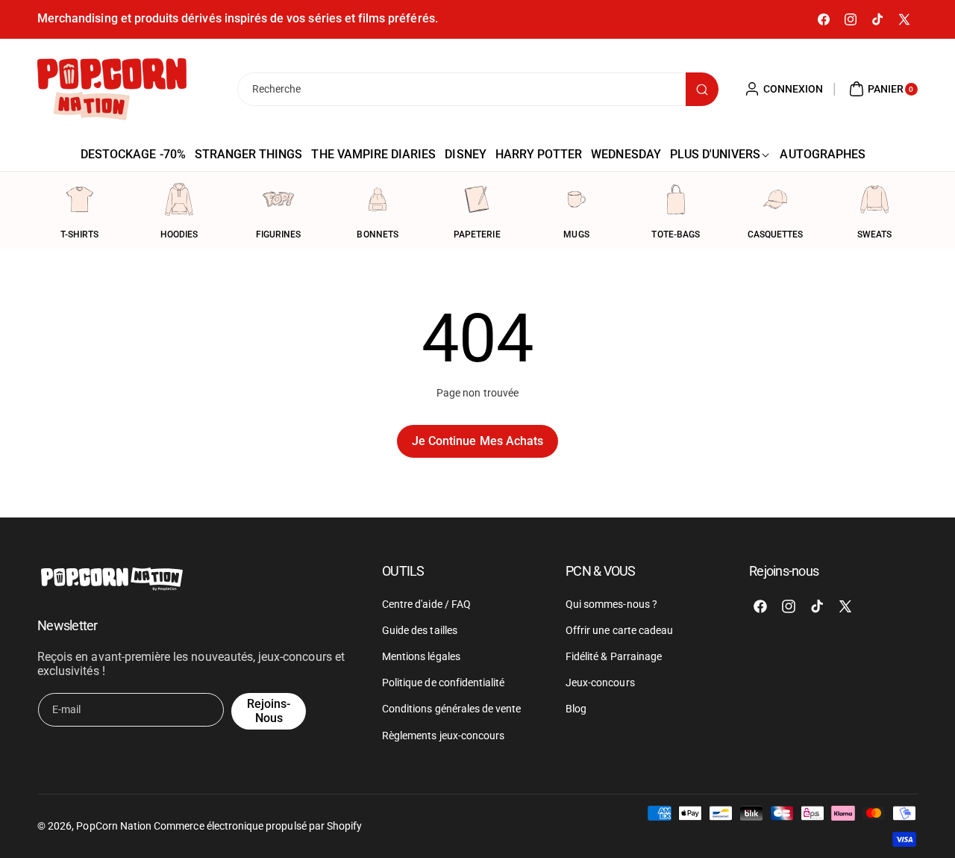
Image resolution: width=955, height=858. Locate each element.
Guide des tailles (419, 630)
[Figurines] (278, 199)
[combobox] (477, 89)
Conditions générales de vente (451, 709)
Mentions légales (421, 656)
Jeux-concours (600, 682)
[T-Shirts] (79, 199)
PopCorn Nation (113, 826)
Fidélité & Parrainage (614, 656)
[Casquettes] (775, 199)
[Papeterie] (476, 199)
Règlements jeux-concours (443, 736)
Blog (576, 709)
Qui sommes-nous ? (611, 604)
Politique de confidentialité (443, 682)
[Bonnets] (377, 199)
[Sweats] (874, 199)
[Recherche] (702, 89)
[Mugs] (576, 199)
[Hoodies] (179, 199)
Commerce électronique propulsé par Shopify (258, 826)
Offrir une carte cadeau (619, 630)
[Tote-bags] (676, 199)
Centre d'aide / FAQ (426, 604)
